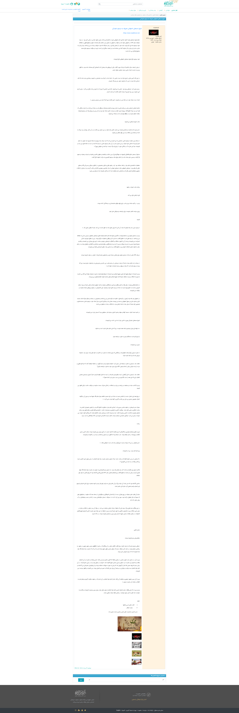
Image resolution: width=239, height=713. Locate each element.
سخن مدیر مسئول (158, 710)
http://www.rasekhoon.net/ (131, 33)
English (118, 710)
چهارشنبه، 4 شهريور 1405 (86, 10)
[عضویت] (79, 710)
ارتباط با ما (150, 710)
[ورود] (82, 710)
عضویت (67, 4)
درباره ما (145, 710)
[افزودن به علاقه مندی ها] (75, 710)
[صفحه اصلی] (85, 710)
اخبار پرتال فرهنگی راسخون (139, 700)
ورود (62, 4)
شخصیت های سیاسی (136, 15)
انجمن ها (149, 15)
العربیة (123, 710)
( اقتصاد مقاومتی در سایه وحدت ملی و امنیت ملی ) (71, 10)
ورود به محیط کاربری (131, 710)
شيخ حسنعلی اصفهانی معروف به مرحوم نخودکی (127, 28)
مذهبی (143, 15)
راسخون (173, 10)
